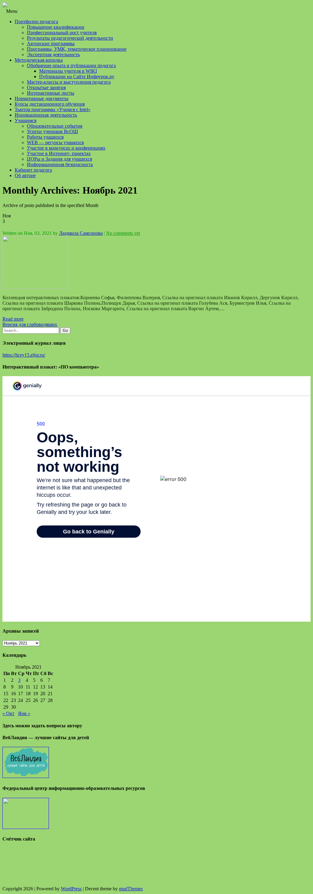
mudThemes (131, 888)
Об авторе (25, 175)
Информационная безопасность (60, 164)
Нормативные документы (41, 98)
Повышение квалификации (55, 27)
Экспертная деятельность (53, 54)
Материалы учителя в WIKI (68, 71)
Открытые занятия (46, 87)
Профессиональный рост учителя (62, 32)
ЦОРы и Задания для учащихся (59, 159)
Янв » (24, 713)
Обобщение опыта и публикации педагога (71, 65)
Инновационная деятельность (46, 115)
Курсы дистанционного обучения (50, 104)
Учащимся (25, 120)
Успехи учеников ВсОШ (52, 131)
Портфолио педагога (36, 21)
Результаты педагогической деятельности (70, 38)
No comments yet (123, 233)
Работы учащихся (45, 137)
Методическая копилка (39, 60)
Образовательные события (54, 126)
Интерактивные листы (50, 93)
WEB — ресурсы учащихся (55, 142)
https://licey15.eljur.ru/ (23, 355)
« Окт (8, 713)
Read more (13, 319)
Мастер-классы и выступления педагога (69, 82)
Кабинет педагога (33, 170)
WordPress (71, 888)
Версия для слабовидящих (29, 324)
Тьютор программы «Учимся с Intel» (52, 109)
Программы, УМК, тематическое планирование (77, 49)
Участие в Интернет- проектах (59, 153)
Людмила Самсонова (81, 233)
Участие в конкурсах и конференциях (66, 148)
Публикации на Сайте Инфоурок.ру (76, 76)
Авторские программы (51, 43)
